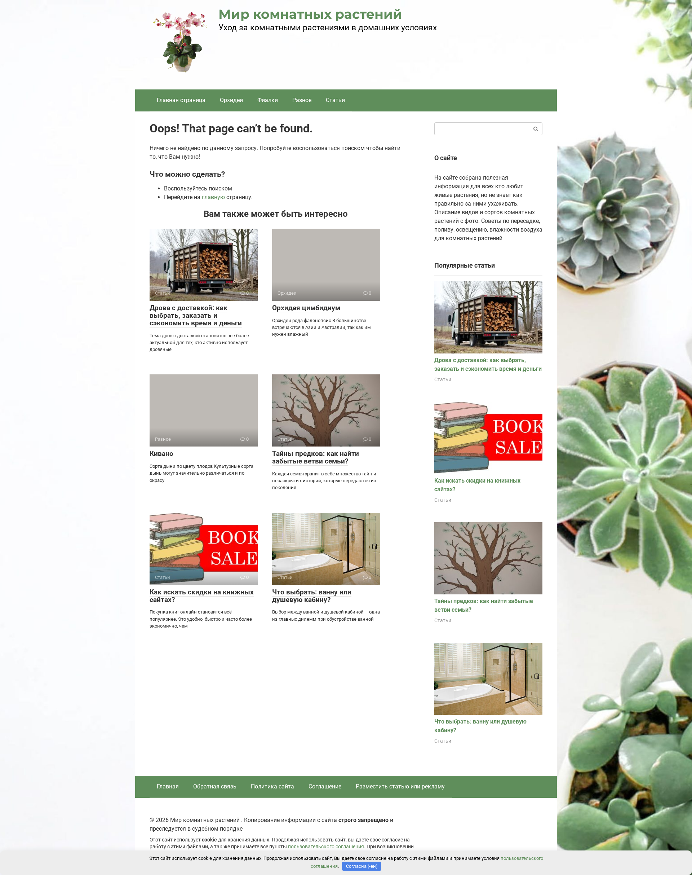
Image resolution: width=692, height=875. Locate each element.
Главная (168, 786)
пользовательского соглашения (326, 847)
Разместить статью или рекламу (400, 786)
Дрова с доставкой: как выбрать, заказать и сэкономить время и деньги (196, 315)
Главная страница (181, 100)
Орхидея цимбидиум (306, 308)
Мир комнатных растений (310, 14)
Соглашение (325, 786)
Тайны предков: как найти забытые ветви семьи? (315, 457)
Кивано (161, 453)
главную (213, 197)
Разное (301, 100)
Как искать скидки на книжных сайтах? (202, 596)
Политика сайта (272, 786)
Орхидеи (231, 100)
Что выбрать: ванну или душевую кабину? (311, 596)
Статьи (335, 100)
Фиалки (267, 100)
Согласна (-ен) (362, 866)
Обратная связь (214, 786)
